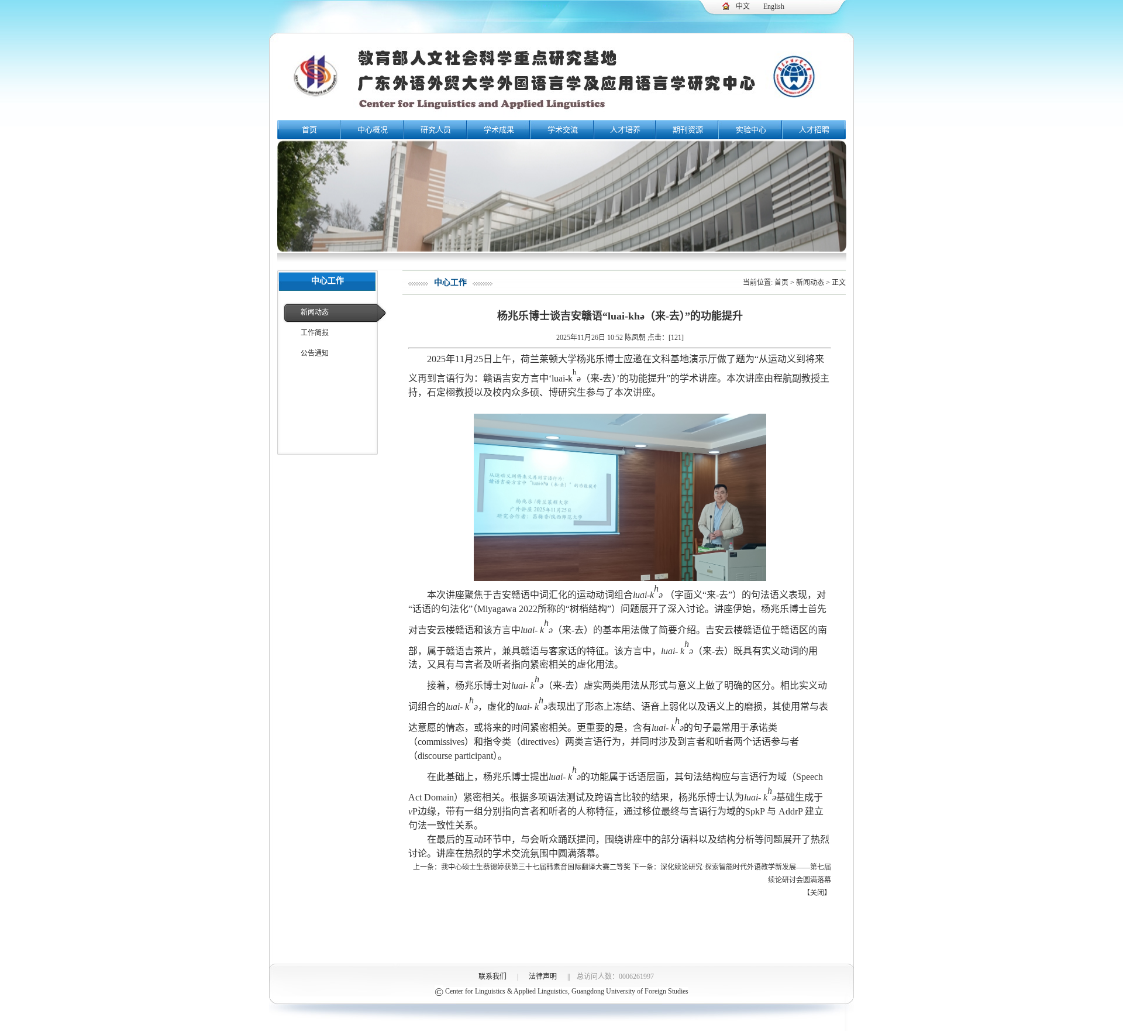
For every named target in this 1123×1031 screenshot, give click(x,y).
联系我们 (492, 976)
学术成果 (499, 129)
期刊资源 (688, 129)
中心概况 (372, 129)
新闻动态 (315, 312)
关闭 (817, 893)
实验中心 (751, 129)
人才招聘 (814, 129)
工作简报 (315, 333)
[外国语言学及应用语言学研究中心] (561, 116)
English (773, 6)
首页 (309, 129)
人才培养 (625, 129)
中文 (743, 6)
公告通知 (315, 353)
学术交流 (562, 129)
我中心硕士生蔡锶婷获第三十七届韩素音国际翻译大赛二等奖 (536, 867)
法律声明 (543, 976)
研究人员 (436, 129)
